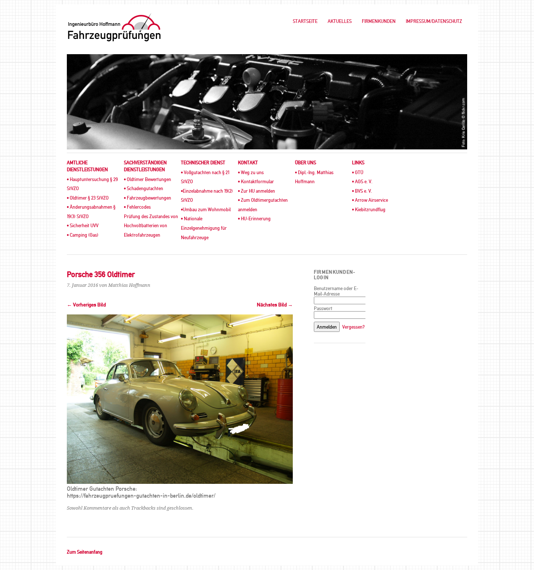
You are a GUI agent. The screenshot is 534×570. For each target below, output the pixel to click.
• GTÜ (357, 172)
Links (358, 162)
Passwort (323, 308)
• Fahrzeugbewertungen (147, 198)
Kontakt (248, 162)
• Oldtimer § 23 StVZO (88, 198)
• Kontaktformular (256, 181)
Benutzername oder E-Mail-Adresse (336, 291)
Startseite (305, 21)
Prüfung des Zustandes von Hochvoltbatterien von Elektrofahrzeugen (151, 226)
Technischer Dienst (203, 162)
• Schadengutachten (143, 188)
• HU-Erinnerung (254, 218)
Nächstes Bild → (275, 305)
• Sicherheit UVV (82, 225)
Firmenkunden (379, 21)
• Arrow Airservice (370, 200)
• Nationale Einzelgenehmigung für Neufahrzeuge (204, 228)
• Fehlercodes (137, 207)
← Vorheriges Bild (86, 305)
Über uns (305, 162)
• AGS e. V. (362, 181)
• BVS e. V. (362, 191)
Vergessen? (353, 327)
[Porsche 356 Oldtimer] (180, 481)
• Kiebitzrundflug (368, 209)
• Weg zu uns (251, 172)
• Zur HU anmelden (256, 191)
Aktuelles (340, 21)
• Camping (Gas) (82, 235)
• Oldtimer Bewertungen (147, 179)
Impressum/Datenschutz (434, 21)
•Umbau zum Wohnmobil (206, 209)
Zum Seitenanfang (84, 552)
